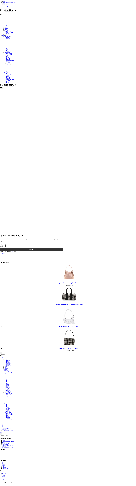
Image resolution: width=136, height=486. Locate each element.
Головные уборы (5, 457)
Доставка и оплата (5, 443)
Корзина (3, 442)
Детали (3, 253)
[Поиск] (1, 14)
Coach (4, 258)
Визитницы (4, 477)
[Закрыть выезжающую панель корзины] (1, 434)
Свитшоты (4, 467)
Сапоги (3, 455)
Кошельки (4, 473)
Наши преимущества (6, 444)
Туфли (3, 466)
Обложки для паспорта (6, 478)
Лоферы (3, 456)
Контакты (4, 446)
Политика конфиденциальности (8, 445)
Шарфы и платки (5, 479)
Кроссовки (4, 453)
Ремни (3, 474)
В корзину (31, 249)
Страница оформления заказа (7, 447)
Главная (3, 440)
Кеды (3, 463)
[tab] (69, 253)
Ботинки (3, 452)
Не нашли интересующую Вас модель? (9, 441)
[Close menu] (1, 353)
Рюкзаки (3, 475)
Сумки (13, 251)
